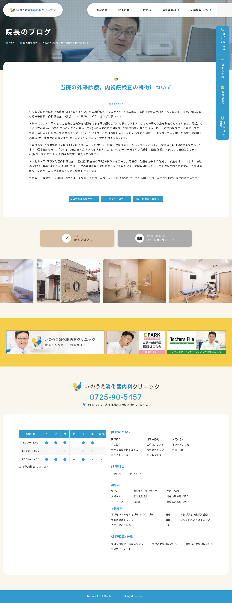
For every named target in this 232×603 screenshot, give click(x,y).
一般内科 (145, 10)
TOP (11, 42)
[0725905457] (222, 40)
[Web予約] (222, 68)
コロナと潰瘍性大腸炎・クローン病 (84, 198)
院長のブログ (30, 42)
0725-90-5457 (116, 397)
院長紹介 (123, 10)
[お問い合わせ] (222, 97)
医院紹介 (101, 10)
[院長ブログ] (77, 238)
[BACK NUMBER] (155, 238)
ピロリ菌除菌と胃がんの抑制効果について (149, 198)
